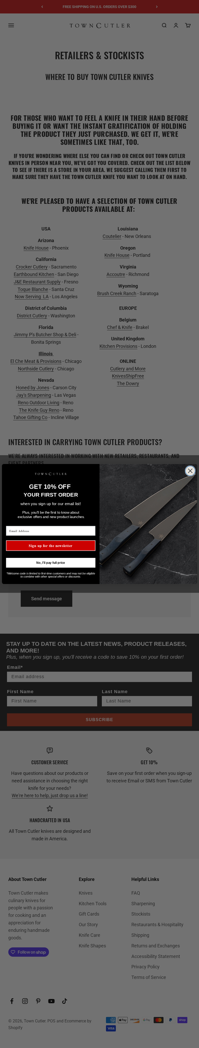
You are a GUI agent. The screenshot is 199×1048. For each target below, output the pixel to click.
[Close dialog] (190, 471)
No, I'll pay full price (50, 562)
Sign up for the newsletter (51, 545)
